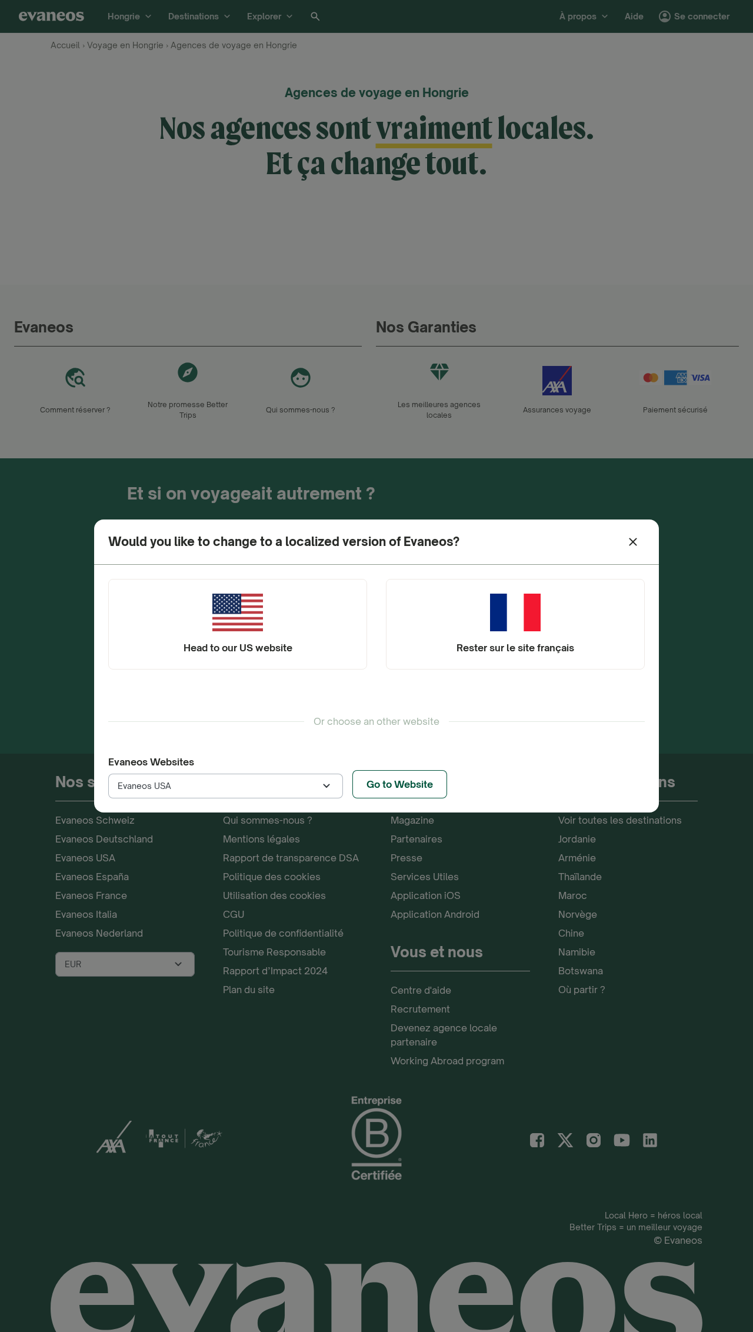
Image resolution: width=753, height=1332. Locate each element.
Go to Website (399, 784)
